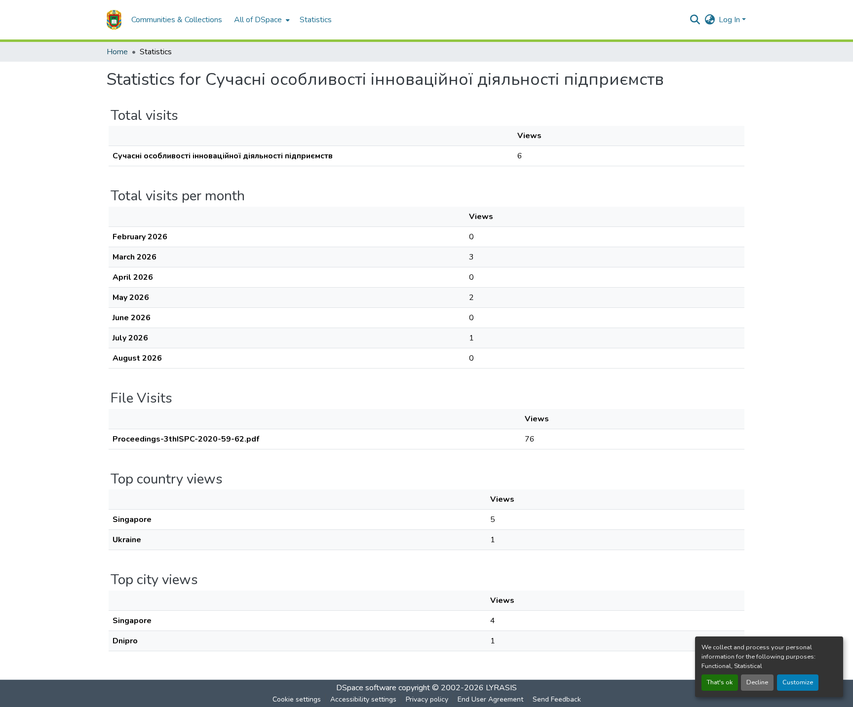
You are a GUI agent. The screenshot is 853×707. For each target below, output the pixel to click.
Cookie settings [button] (296, 699)
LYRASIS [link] (501, 687)
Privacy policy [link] (427, 699)
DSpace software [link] (366, 687)
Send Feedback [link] (557, 699)
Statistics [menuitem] (316, 19)
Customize (797, 682)
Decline (757, 682)
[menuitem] (261, 19)
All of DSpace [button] (258, 19)
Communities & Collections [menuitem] (176, 19)
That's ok (720, 682)
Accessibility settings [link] (363, 699)
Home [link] (117, 51)
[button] (114, 20)
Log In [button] (730, 19)
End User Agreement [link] (490, 699)
